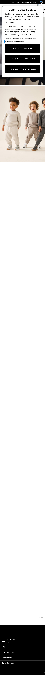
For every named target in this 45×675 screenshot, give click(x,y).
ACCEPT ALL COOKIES (22, 49)
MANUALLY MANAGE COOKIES (22, 69)
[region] (22, 41)
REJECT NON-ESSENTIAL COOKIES (22, 59)
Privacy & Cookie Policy (14, 41)
